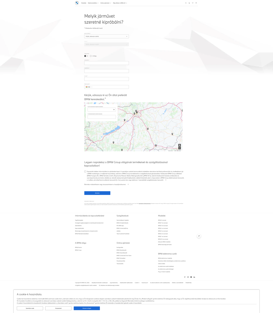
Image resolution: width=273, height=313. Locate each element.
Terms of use (170, 150)
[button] (179, 145)
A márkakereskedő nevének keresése (95, 113)
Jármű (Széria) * (87, 33)
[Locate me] (114, 109)
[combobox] (102, 109)
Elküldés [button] (97, 193)
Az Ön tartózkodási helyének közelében (95, 106)
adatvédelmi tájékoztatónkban (145, 203)
